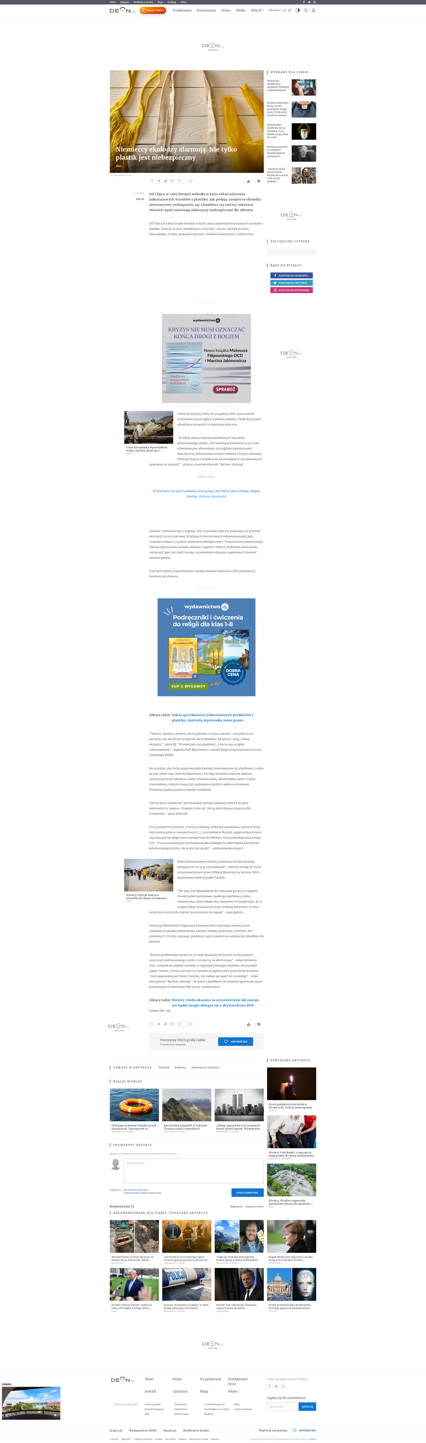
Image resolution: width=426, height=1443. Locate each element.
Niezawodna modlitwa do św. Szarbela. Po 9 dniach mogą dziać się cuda (278, 131)
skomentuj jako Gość (137, 1190)
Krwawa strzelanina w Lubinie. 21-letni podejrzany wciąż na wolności (186, 1306)
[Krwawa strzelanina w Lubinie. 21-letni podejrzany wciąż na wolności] (186, 1284)
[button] (297, 10)
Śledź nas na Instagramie (294, 290)
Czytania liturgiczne (214, 1404)
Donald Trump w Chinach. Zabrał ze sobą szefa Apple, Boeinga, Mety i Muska (131, 1308)
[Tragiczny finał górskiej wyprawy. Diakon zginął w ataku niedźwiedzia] (239, 1236)
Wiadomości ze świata (122, 1131)
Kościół (273, 1110)
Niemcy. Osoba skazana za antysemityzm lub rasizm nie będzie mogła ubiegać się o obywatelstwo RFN (215, 1002)
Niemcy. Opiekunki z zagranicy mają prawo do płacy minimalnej (291, 1154)
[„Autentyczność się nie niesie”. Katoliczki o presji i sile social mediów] (304, 175)
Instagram (314, 2)
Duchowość (181, 1404)
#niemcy (180, 1067)
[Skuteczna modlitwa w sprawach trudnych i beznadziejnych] (304, 87)
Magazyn (124, 2)
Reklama (183, 1439)
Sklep (183, 2)
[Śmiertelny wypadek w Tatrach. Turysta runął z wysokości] (186, 1105)
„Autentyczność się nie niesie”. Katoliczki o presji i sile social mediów (277, 175)
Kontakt (158, 1439)
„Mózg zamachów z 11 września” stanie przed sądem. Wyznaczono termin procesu (238, 1128)
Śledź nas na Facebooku (293, 275)
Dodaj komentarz (247, 1192)
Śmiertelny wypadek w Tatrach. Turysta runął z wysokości (186, 1127)
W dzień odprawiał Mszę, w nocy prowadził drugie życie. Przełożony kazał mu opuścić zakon (277, 110)
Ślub (147, 1414)
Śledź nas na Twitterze (293, 282)
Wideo (241, 10)
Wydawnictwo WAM (142, 1430)
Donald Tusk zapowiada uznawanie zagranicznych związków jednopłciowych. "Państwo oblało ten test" (237, 1309)
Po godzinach (210, 1379)
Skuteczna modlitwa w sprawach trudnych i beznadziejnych (278, 85)
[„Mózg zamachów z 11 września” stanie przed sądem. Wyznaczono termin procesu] (239, 1105)
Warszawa (274, 10)
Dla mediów (170, 1439)
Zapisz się (307, 1406)
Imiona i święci (182, 1414)
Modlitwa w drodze (143, 2)
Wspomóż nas (239, 1041)
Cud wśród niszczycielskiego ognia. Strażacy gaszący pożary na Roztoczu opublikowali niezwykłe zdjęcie (185, 1260)
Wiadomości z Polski (174, 1131)
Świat (119, 166)
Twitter (309, 2)
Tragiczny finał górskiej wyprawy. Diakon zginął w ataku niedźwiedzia (237, 1258)
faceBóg (172, 2)
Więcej (256, 10)
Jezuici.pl (116, 1430)
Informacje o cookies (198, 1439)
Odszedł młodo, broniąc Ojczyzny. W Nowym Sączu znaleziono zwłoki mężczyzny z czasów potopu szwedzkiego (132, 1261)
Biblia (113, 2)
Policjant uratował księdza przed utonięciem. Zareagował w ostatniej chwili (133, 1128)
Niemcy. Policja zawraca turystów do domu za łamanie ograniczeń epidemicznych (146, 898)
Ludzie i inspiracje (243, 1409)
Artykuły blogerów (154, 1409)
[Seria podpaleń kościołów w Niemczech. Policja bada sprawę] (291, 1083)
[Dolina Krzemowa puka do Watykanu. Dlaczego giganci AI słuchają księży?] (291, 1284)
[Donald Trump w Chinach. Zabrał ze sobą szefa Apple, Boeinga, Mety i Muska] (134, 1284)
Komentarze (206, 10)
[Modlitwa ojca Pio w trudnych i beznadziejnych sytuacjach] (304, 153)
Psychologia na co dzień (216, 1409)
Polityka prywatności (143, 1439)
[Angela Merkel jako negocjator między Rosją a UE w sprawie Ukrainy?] (291, 1236)
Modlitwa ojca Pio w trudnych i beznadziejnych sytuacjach (277, 151)
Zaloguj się (115, 1190)
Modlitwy (209, 1414)
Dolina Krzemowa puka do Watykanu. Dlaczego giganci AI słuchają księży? (290, 1306)
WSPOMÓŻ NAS (307, 1430)
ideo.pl (313, 1439)
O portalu (114, 1439)
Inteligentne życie (238, 1381)
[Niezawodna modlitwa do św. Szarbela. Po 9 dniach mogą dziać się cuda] (304, 131)
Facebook (304, 2)
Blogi (160, 2)
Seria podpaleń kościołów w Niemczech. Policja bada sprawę (290, 1106)
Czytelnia (180, 1391)
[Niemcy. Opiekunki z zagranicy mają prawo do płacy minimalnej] (291, 1131)
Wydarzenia (182, 10)
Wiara (225, 10)
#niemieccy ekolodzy (205, 1067)
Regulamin (126, 1439)
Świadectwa (181, 1409)
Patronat (215, 1439)
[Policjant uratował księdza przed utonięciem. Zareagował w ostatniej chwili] (134, 1105)
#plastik (164, 1067)
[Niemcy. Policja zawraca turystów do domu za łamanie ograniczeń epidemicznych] (148, 875)
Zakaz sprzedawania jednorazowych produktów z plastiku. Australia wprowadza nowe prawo (212, 717)
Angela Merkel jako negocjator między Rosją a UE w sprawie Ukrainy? (291, 1258)
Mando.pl (169, 1430)
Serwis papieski (153, 1404)
